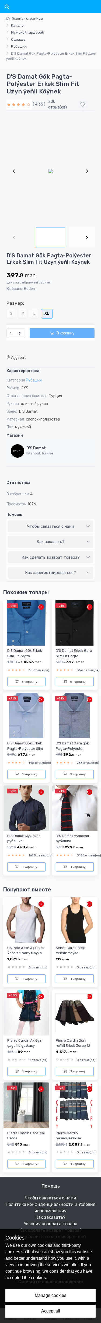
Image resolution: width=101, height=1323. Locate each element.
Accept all (50, 1311)
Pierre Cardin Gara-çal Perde (26, 1135)
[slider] (19, 104)
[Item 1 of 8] (50, 171)
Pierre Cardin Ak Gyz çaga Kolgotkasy (24, 1043)
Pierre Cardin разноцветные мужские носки (69, 1138)
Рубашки (19, 46)
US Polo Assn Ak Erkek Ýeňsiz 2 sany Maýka (26, 950)
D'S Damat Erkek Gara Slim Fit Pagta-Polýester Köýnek (74, 656)
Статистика (18, 482)
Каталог (18, 25)
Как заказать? (51, 541)
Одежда (18, 39)
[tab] (50, 526)
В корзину (65, 333)
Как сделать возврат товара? (51, 557)
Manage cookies (50, 1295)
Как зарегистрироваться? (50, 572)
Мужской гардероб (27, 32)
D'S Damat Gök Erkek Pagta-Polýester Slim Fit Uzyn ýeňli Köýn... (25, 748)
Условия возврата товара (50, 1223)
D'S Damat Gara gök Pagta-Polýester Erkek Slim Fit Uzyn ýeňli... (72, 751)
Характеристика (22, 371)
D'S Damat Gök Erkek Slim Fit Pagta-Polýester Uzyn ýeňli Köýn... (24, 658)
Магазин (14, 435)
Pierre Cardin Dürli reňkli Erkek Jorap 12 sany (73, 1045)
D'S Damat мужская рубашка (23, 838)
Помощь (14, 514)
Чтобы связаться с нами (50, 526)
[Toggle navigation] (6, 7)
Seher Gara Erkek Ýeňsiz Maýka (70, 950)
